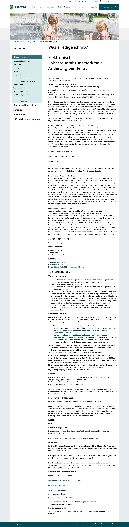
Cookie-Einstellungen (110, 524)
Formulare (17, 64)
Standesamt (18, 71)
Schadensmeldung (20, 91)
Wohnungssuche (19, 88)
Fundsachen (18, 84)
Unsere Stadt (51, 7)
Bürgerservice (39, 41)
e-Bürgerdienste (19, 68)
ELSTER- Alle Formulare (57, 485)
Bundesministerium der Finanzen (61, 475)
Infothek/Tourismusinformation (25, 78)
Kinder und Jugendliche (25, 105)
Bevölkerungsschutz (21, 94)
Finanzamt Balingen (56, 243)
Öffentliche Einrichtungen (26, 119)
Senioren (17, 109)
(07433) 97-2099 (57, 265)
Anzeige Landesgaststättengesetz (26, 101)
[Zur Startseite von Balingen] (18, 7)
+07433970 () (59, 262)
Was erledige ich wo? (21, 61)
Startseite (15, 41)
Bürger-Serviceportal (109, 7)
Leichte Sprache (75, 1)
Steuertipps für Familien (57, 490)
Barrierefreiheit (97, 524)
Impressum (72, 524)
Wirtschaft (94, 7)
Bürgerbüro (18, 74)
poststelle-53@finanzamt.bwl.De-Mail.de (71, 267)
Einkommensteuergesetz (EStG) (60, 498)
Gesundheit (19, 114)
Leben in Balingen (37, 7)
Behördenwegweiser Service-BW (25, 81)
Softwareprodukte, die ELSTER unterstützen (65, 480)
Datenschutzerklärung (84, 524)
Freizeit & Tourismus (65, 7)
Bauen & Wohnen (81, 7)
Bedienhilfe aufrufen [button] (109, 1)
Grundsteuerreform (21, 98)
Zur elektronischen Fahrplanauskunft (62, 255)
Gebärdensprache (91, 1)
